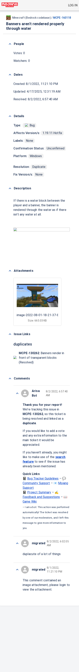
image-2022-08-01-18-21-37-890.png (42, 315)
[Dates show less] (10, 75)
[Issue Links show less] (10, 334)
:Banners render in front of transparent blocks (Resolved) (41, 357)
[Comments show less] (10, 378)
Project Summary (39, 492)
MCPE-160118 (62, 17)
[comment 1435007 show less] (17, 543)
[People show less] (10, 44)
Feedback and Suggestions (41, 497)
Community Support (36, 483)
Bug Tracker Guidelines (42, 478)
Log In (72, 5)
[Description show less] (10, 188)
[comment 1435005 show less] (17, 569)
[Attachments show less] (10, 271)
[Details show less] (10, 116)
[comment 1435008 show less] (17, 393)
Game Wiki (30, 501)
